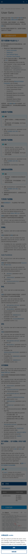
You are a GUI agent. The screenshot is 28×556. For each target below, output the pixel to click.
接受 (14, 547)
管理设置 (14, 551)
